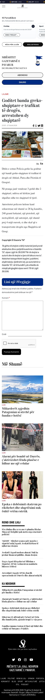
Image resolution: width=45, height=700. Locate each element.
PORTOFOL (40, 678)
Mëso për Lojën (12, 44)
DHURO (22, 82)
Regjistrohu (33, 44)
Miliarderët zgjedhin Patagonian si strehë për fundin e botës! (22, 591)
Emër (4, 334)
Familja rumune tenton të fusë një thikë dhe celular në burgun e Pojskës (22, 627)
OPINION (31, 678)
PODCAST (25, 684)
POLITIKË (11, 678)
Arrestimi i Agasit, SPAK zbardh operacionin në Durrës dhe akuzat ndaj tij (22, 574)
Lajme (5, 94)
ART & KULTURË (31, 681)
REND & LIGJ (21, 678)
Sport (41, 26)
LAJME (3, 678)
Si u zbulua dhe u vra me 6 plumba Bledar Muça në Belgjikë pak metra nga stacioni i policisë (22, 532)
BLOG (14, 681)
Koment (6, 298)
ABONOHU (23, 75)
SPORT (20, 681)
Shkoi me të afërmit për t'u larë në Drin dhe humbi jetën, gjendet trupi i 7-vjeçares (22, 618)
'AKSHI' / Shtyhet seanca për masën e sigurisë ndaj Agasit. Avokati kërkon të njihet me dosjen (20, 543)
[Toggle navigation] (3, 6)
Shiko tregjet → (11, 35)
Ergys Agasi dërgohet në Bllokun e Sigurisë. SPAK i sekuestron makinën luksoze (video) (19, 564)
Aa (37, 163)
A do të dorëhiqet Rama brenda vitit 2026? (18, 29)
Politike (6, 26)
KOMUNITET (5, 681)
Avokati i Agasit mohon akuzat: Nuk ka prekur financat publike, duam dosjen (20, 553)
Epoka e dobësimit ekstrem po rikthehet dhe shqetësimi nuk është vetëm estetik (21, 609)
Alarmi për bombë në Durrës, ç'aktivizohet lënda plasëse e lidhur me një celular (22, 600)
